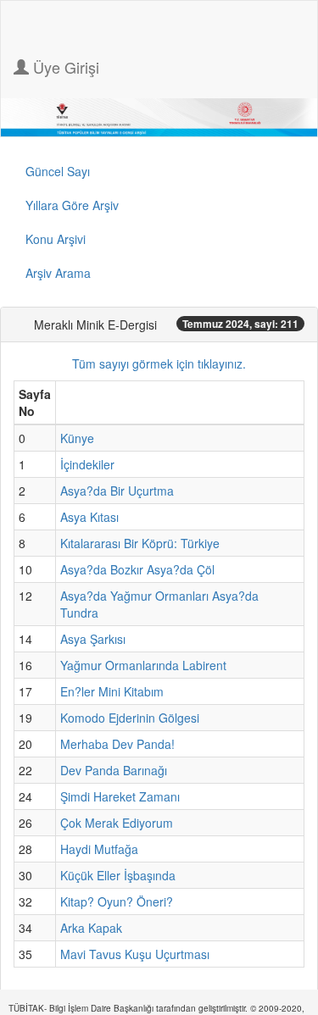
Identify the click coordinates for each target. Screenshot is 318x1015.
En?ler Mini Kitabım (112, 691)
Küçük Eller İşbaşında (118, 875)
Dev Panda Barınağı (113, 770)
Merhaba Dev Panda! (117, 743)
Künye (77, 438)
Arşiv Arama (58, 272)
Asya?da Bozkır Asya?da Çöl (137, 569)
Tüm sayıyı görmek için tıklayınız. (159, 363)
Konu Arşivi (55, 238)
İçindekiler (87, 464)
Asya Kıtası (89, 516)
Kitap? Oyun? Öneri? (116, 901)
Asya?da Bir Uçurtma (117, 490)
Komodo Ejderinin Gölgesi (129, 717)
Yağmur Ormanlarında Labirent (143, 665)
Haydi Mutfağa (99, 848)
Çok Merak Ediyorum (116, 822)
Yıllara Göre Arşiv (72, 205)
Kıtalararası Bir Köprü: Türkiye (140, 543)
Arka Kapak (91, 927)
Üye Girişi (64, 67)
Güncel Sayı (57, 171)
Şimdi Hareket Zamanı (120, 796)
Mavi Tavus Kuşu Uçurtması (134, 954)
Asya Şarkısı (93, 638)
